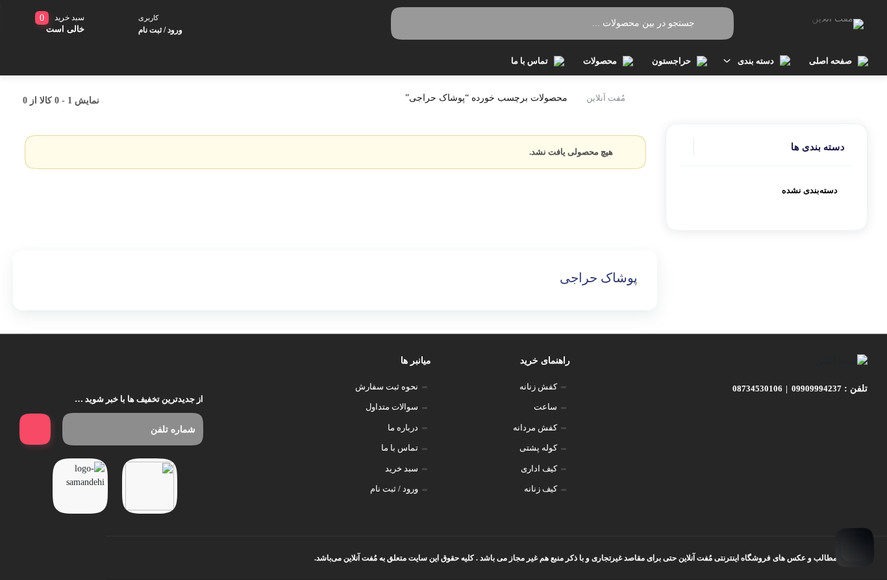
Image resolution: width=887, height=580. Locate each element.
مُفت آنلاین (605, 98)
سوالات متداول (392, 407)
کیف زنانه (540, 489)
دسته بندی (756, 61)
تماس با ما (529, 61)
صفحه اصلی (830, 61)
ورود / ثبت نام (394, 489)
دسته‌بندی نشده (810, 190)
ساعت (545, 407)
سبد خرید (401, 468)
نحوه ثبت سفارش (386, 386)
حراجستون (671, 61)
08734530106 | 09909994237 (787, 388)
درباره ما (403, 427)
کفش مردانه (535, 427)
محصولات (600, 61)
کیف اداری (539, 468)
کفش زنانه (538, 386)
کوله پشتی (538, 448)
